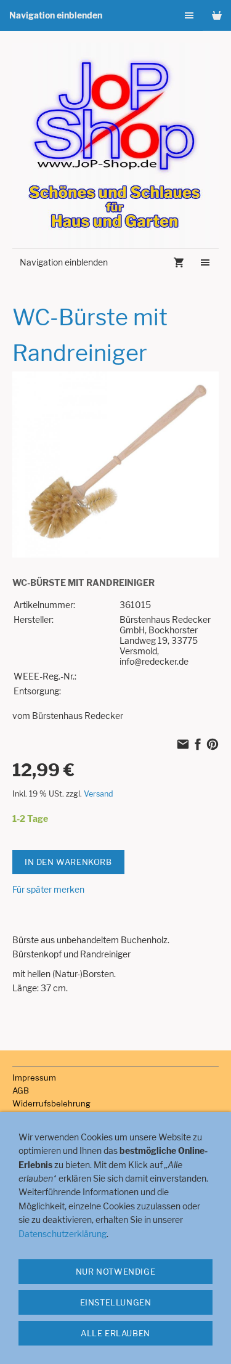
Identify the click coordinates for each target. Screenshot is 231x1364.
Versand (98, 793)
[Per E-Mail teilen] (183, 745)
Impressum (34, 1077)
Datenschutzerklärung (62, 1233)
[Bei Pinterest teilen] (212, 745)
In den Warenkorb (68, 862)
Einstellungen (116, 1302)
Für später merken (48, 889)
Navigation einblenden (55, 15)
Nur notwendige (115, 1272)
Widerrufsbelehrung (51, 1103)
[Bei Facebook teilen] (198, 745)
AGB (20, 1090)
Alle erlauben (115, 1333)
